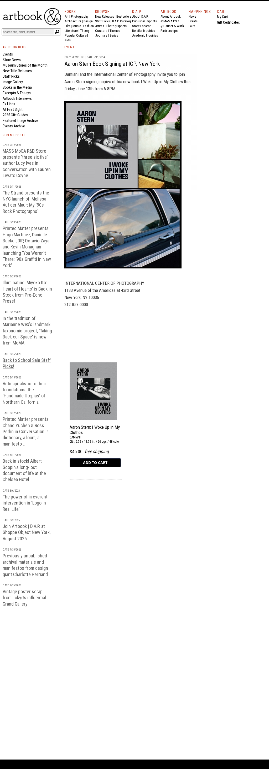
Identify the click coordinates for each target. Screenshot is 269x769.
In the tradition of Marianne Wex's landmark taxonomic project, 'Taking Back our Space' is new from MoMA (27, 331)
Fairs (192, 26)
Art (67, 16)
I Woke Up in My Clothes (162, 81)
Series (114, 35)
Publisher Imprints (144, 21)
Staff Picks (102, 21)
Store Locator (141, 26)
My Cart (222, 17)
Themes (115, 31)
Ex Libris (9, 104)
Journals (101, 35)
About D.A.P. (140, 16)
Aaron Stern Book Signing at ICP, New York (112, 64)
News (192, 16)
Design (88, 21)
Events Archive (14, 126)
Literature (71, 31)
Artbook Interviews (17, 98)
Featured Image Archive (20, 120)
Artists (99, 26)
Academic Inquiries (145, 35)
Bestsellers (123, 16)
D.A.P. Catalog (121, 21)
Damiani (71, 74)
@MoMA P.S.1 (170, 21)
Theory (84, 31)
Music (77, 26)
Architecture (73, 21)
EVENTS (70, 47)
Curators (101, 31)
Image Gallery (13, 81)
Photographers (116, 26)
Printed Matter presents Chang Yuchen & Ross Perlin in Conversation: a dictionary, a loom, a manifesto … (26, 431)
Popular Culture (75, 35)
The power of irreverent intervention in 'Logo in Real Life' (25, 503)
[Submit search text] (57, 31)
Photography (79, 16)
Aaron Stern (74, 81)
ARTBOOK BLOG (15, 47)
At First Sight (13, 109)
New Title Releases (17, 70)
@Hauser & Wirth (172, 26)
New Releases (104, 16)
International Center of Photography (125, 74)
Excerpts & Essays (17, 93)
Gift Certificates (228, 22)
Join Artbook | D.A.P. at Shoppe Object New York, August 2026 (26, 532)
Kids (68, 40)
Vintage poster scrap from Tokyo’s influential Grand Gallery (24, 598)
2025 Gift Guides (15, 115)
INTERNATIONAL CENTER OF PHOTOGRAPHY (104, 283)
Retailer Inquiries (143, 31)
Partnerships (169, 31)
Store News (12, 59)
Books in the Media (17, 87)
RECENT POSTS (14, 135)
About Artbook (171, 16)
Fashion (88, 26)
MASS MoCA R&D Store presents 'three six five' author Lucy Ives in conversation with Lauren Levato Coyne (27, 163)
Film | (69, 26)
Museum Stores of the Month (25, 65)
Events (193, 21)
